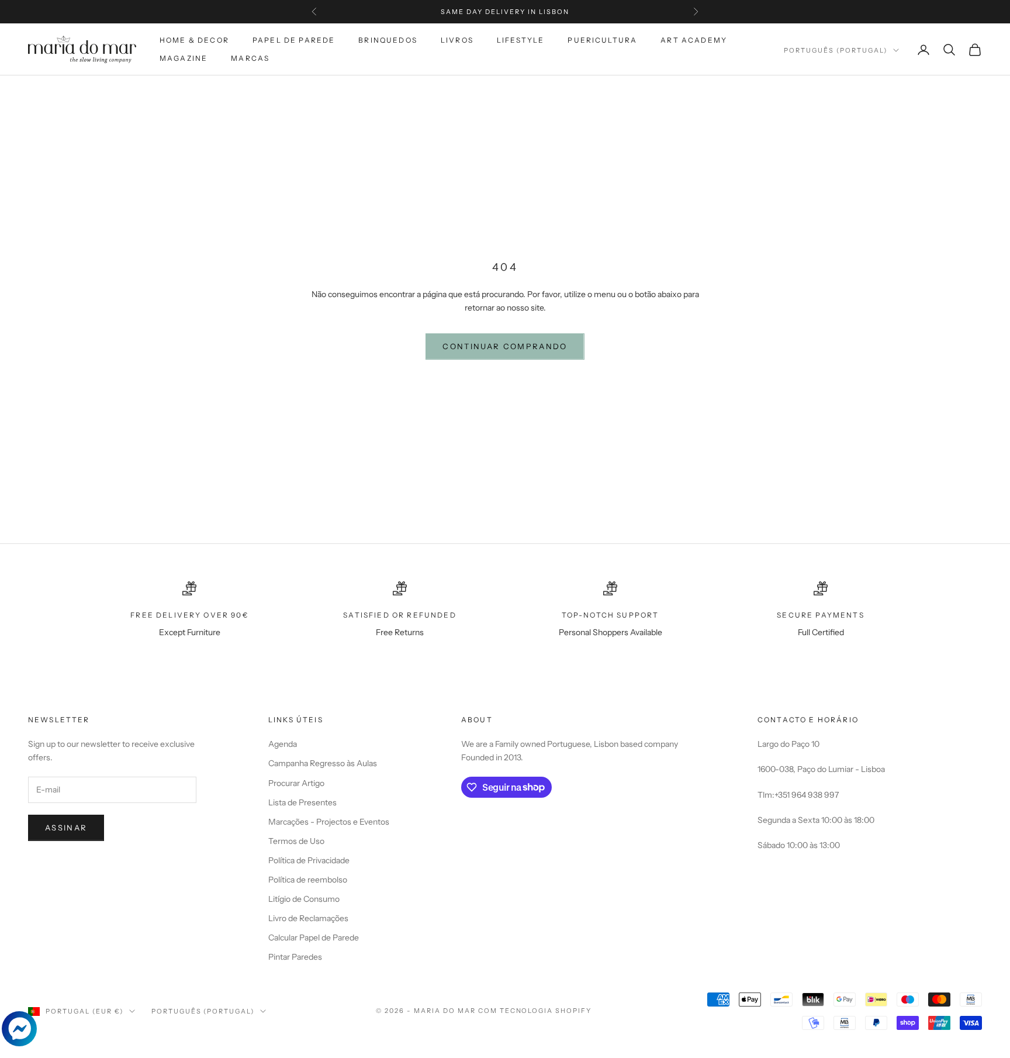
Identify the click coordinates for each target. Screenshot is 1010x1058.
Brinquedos (387, 40)
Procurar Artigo (296, 783)
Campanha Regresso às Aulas (322, 763)
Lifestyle (520, 40)
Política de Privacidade (309, 860)
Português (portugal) (835, 50)
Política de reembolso (307, 879)
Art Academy (693, 40)
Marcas (250, 58)
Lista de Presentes (302, 802)
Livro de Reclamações (308, 918)
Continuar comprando (504, 346)
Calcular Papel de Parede (313, 937)
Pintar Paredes (295, 957)
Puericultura (602, 40)
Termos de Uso (296, 841)
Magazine (183, 58)
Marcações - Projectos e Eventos (328, 821)
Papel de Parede (293, 40)
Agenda (282, 744)
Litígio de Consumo (304, 899)
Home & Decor (194, 40)
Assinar (66, 827)
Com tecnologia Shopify (535, 1011)
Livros (457, 40)
